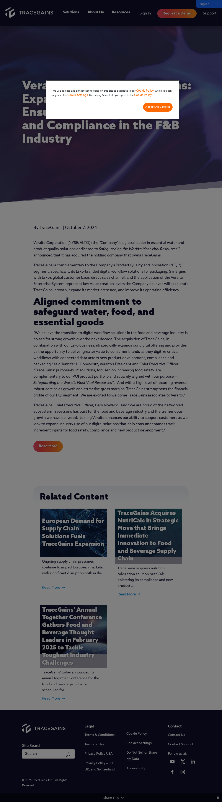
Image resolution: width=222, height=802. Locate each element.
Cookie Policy (145, 90)
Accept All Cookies (157, 107)
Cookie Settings (77, 95)
